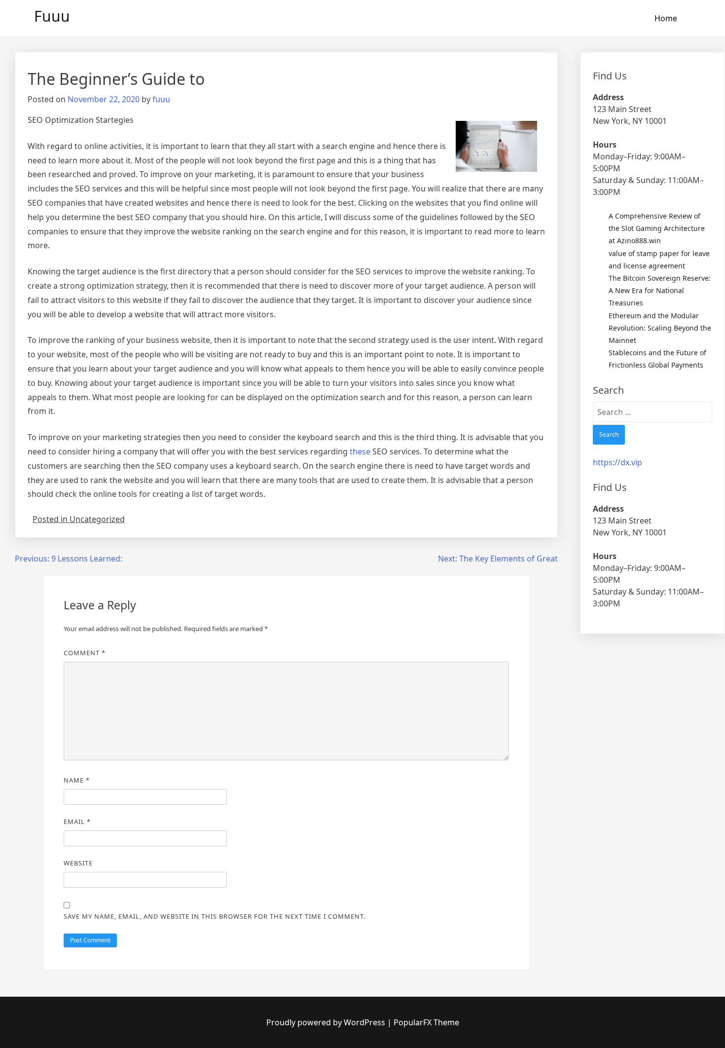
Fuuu (52, 16)
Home (665, 18)
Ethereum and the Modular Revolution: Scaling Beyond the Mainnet (660, 328)
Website (78, 863)
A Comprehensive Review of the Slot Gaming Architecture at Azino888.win (657, 228)
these (360, 451)
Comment (85, 652)
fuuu (161, 99)
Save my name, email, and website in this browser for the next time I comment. (214, 916)
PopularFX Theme (426, 1022)
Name (77, 780)
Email (77, 821)
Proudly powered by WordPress (326, 1022)
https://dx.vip (617, 462)
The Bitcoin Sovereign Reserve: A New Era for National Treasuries (660, 290)
